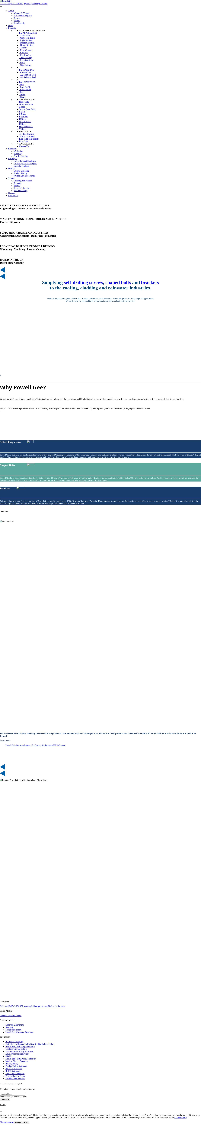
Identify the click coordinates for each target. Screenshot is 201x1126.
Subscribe (5, 1099)
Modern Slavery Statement (16, 1061)
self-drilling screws (83, 282)
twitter (18, 1015)
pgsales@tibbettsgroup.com (35, 3)
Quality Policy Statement (16, 1066)
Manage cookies (7, 1122)
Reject (25, 1122)
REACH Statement (13, 1068)
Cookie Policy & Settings (16, 1049)
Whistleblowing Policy (15, 1076)
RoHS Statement (12, 1071)
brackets (150, 282)
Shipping (9, 1027)
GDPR (8, 1056)
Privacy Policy (11, 1064)
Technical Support (13, 1030)
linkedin (4, 1015)
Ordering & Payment (14, 1025)
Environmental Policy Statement (19, 1051)
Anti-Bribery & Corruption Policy (20, 1046)
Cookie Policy (180, 1117)
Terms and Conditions (14, 1073)
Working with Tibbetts (15, 1078)
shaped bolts (118, 282)
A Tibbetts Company (14, 1041)
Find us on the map (56, 1006)
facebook (12, 1015)
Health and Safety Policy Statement (20, 1059)
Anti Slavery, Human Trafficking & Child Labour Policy (29, 1044)
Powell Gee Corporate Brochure (19, 1032)
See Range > (5, 459)
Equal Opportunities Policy (17, 1054)
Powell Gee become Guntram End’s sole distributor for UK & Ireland (35, 745)
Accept (18, 1122)
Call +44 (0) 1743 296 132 (11, 3)
